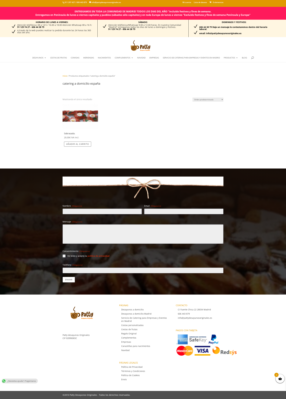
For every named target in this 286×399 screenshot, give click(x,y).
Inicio (65, 75)
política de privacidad (98, 255)
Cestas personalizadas (132, 325)
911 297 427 (70, 2)
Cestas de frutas (58, 58)
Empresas (154, 58)
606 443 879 (81, 2)
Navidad (141, 58)
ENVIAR (68, 279)
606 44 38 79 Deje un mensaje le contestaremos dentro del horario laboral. (233, 28)
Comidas (75, 58)
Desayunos (37, 58)
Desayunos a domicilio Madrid (136, 313)
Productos (229, 58)
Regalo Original (129, 333)
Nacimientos (104, 58)
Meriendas (88, 58)
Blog (244, 58)
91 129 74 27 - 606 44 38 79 (30, 27)
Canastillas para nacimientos (135, 346)
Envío (124, 379)
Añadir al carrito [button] (77, 144)
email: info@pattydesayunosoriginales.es (220, 33)
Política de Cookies (130, 375)
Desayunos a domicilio (132, 309)
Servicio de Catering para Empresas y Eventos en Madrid (191, 58)
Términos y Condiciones (133, 371)
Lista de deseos (200, 2)
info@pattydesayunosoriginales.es (195, 317)
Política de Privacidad (132, 366)
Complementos (122, 58)
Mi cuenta (186, 2)
